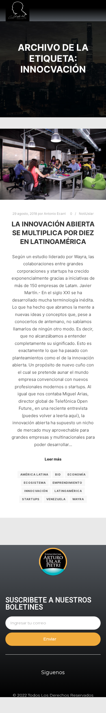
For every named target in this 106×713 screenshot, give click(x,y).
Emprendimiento (67, 482)
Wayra (78, 499)
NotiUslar (86, 214)
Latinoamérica (68, 491)
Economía (77, 474)
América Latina (34, 474)
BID (58, 474)
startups (31, 499)
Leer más (53, 459)
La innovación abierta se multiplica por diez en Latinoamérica (53, 232)
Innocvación (36, 491)
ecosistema (35, 482)
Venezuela (56, 499)
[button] (96, 10)
